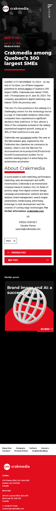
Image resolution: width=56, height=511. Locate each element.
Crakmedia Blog (40, 451)
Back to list (12, 38)
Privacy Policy (21, 451)
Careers (45, 448)
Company (20, 448)
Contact (6, 451)
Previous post (18, 252)
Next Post (13, 260)
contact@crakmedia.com (13, 509)
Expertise (7, 448)
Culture (33, 448)
